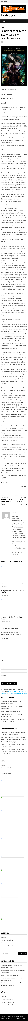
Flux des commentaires (7, 771)
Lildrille (7, 42)
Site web (3, 675)
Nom (2, 660)
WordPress (18, 1018)
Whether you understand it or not (10, 711)
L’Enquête (15, 735)
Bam (24, 1018)
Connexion (4, 765)
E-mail (3, 668)
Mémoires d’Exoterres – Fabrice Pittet (12, 584)
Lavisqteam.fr (11, 15)
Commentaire (5, 638)
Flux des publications (7, 768)
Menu (4, 21)
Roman (2, 27)
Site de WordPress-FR (7, 774)
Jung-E (14, 747)
